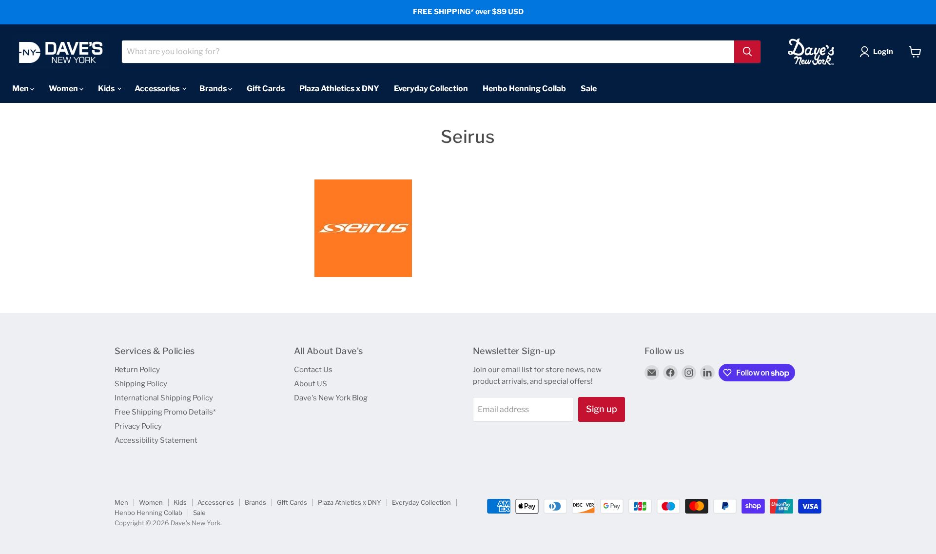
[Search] (747, 51)
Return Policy (137, 369)
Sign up (601, 409)
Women (64, 88)
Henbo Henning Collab (524, 88)
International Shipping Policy (164, 398)
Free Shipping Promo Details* (165, 412)
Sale (589, 88)
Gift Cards (266, 88)
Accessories (158, 88)
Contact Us (313, 369)
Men (21, 88)
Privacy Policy (138, 426)
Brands (213, 88)
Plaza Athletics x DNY (339, 88)
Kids (107, 88)
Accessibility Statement (156, 440)
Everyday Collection (431, 88)
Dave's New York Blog (331, 398)
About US (310, 383)
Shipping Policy (141, 383)
